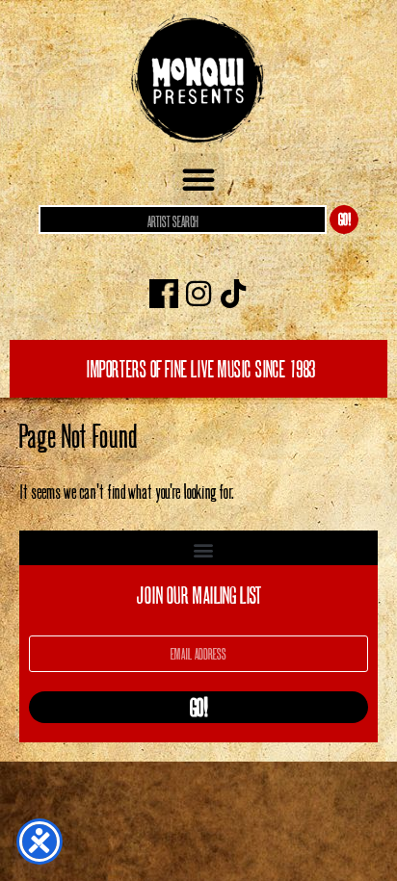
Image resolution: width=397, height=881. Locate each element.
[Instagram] (198, 293)
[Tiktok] (233, 293)
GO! (344, 219)
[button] (198, 179)
